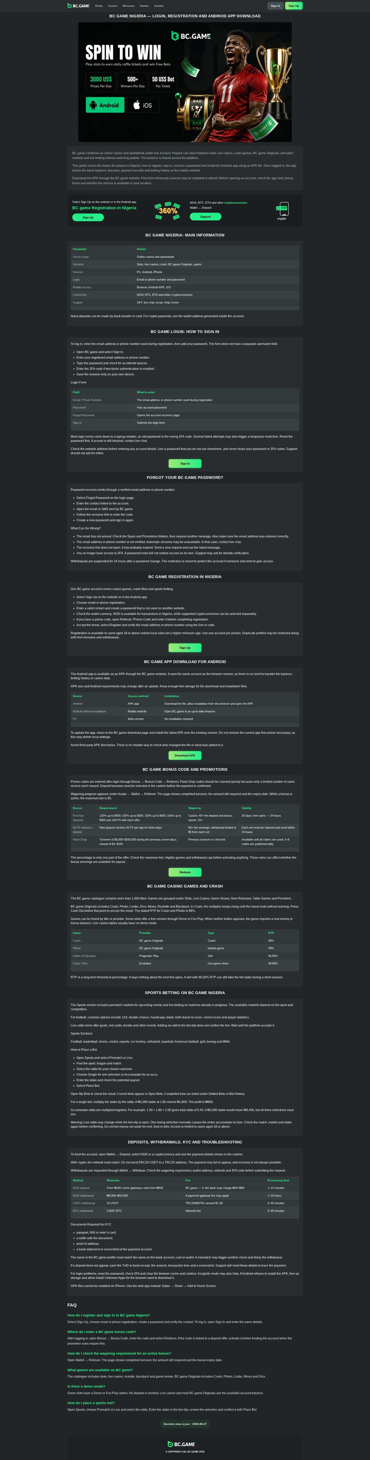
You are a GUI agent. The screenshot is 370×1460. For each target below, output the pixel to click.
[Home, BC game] (78, 6)
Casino (112, 5)
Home (99, 5)
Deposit (205, 216)
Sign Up (294, 5)
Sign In (275, 5)
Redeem (185, 872)
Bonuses (129, 5)
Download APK (185, 755)
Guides (159, 5)
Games (144, 5)
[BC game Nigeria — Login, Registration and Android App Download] (185, 82)
